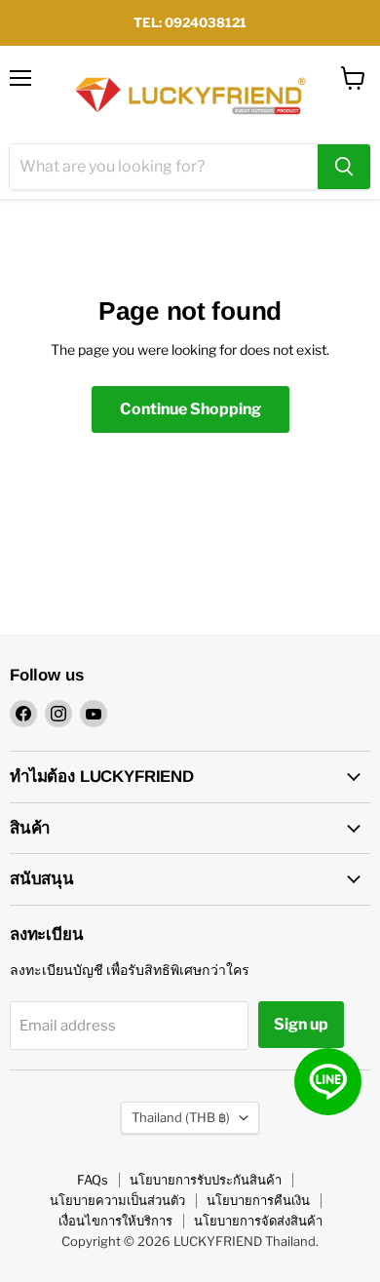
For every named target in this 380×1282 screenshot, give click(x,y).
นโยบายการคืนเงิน (258, 1200)
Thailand (181, 1117)
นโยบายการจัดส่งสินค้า (258, 1220)
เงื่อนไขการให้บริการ (115, 1220)
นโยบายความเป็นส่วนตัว (117, 1200)
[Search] (344, 166)
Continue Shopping (190, 409)
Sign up (301, 1024)
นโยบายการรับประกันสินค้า (206, 1179)
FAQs (92, 1179)
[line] (327, 1081)
